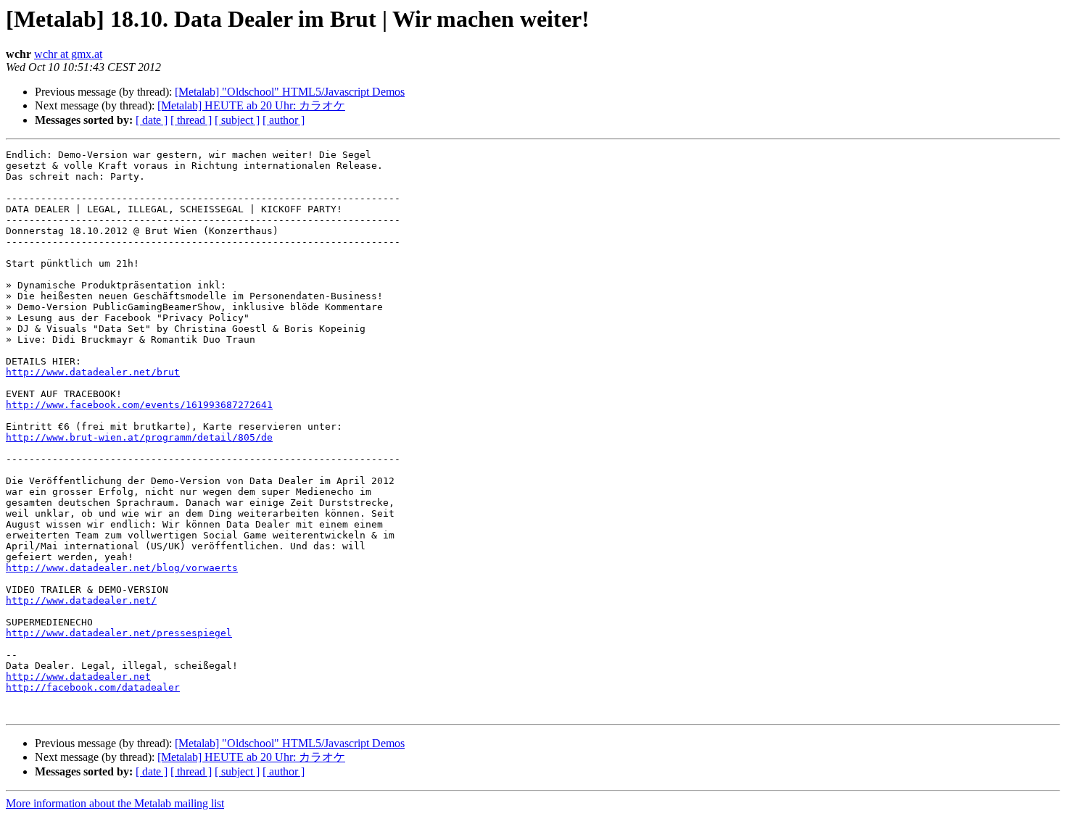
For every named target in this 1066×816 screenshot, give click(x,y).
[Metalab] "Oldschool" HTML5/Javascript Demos (290, 92)
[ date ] (152, 120)
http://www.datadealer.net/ (81, 600)
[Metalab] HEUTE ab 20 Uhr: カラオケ (251, 105)
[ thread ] (191, 120)
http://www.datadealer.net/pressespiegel (119, 633)
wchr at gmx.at (68, 54)
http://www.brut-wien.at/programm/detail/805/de (139, 437)
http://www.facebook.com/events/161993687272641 (139, 404)
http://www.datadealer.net (78, 676)
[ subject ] (237, 120)
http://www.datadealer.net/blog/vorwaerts (122, 567)
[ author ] (284, 120)
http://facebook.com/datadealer (93, 687)
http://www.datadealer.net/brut (93, 372)
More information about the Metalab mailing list (115, 803)
